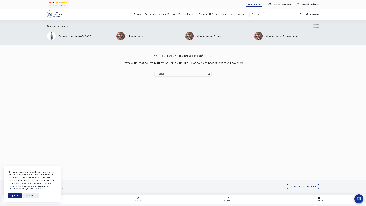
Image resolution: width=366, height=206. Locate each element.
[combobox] (274, 14)
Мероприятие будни (209, 36)
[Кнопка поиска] (300, 14)
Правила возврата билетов (303, 186)
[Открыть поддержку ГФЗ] (358, 198)
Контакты (227, 14)
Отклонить (31, 195)
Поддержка (254, 4)
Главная (137, 14)
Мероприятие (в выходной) (282, 36)
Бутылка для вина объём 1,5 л (76, 36)
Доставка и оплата (209, 14)
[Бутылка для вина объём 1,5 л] (51, 36)
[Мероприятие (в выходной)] (258, 36)
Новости (240, 14)
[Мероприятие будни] (189, 36)
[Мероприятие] (120, 36)
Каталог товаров (186, 14)
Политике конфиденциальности (24, 188)
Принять (15, 195)
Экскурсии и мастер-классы (160, 14)
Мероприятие (136, 36)
